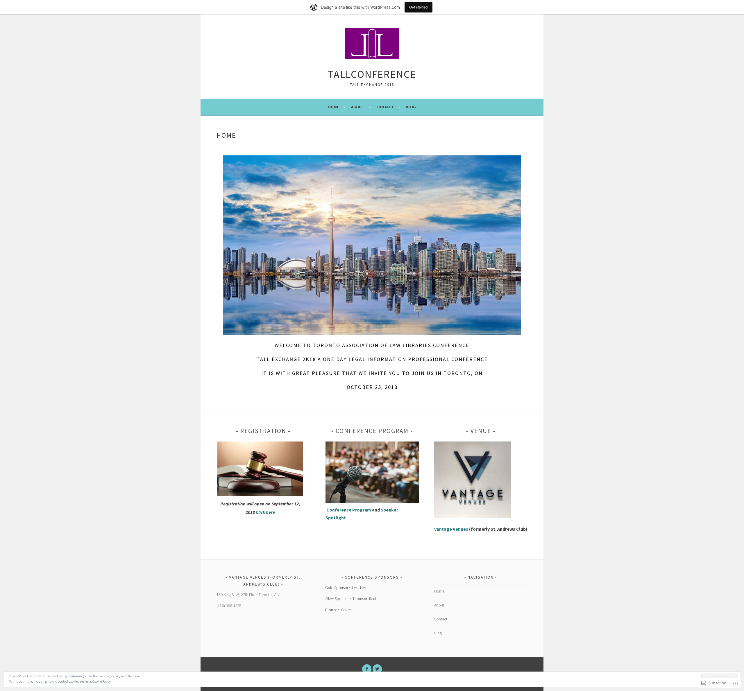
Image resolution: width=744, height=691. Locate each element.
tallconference (372, 74)
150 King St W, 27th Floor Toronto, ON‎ (248, 594)
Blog (411, 107)
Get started (418, 7)
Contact (385, 107)
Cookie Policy (101, 681)
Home (333, 107)
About (357, 107)
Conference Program (349, 510)
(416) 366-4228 (229, 605)
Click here (265, 512)
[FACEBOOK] (366, 669)
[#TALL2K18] (377, 669)
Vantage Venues (451, 529)
